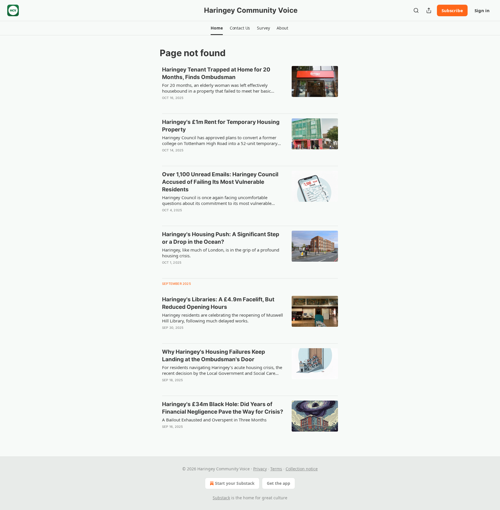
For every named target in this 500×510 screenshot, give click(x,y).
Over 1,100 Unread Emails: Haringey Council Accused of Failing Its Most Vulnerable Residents (220, 182)
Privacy (260, 469)
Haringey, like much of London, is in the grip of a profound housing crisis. (220, 252)
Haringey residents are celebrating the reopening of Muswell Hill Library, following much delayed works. (222, 318)
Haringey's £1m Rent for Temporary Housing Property (221, 126)
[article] (250, 87)
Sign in (482, 10)
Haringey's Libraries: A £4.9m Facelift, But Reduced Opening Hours (218, 303)
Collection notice (302, 469)
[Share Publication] (429, 10)
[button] (216, 28)
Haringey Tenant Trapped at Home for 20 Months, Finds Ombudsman (216, 73)
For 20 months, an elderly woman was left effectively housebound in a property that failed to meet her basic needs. (216, 88)
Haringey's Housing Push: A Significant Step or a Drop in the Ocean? (220, 238)
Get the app (278, 483)
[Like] (166, 105)
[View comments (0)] (204, 105)
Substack (221, 497)
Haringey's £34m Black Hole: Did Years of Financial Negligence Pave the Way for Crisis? (222, 408)
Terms (276, 469)
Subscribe (452, 10)
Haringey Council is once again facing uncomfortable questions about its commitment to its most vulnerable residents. (216, 200)
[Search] (416, 10)
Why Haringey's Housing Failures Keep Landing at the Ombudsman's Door (213, 355)
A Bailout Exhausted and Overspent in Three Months (214, 420)
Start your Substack (235, 483)
